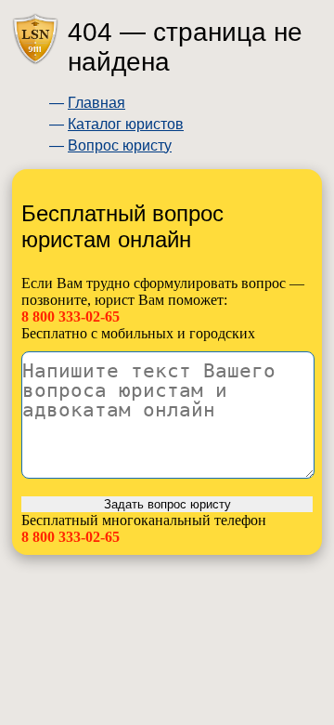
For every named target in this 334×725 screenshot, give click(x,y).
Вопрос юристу (120, 145)
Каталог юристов (126, 124)
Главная (96, 103)
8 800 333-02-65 (70, 316)
